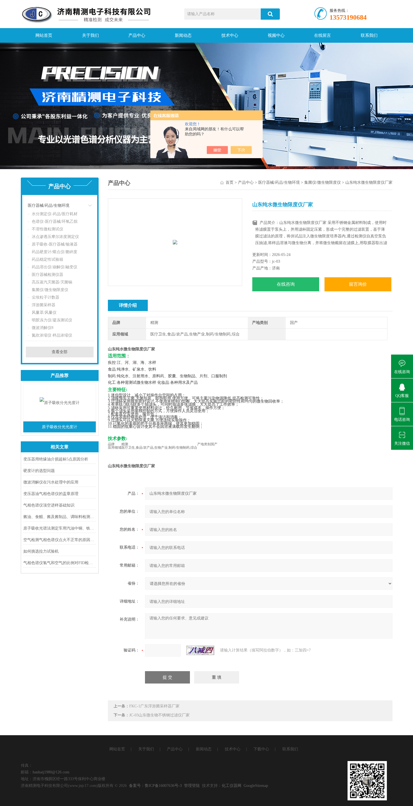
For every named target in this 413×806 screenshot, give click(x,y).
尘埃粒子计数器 (45, 297)
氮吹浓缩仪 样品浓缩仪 (52, 335)
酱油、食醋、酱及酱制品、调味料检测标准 (59, 517)
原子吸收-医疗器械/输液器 (55, 244)
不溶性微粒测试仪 (47, 229)
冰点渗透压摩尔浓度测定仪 (55, 237)
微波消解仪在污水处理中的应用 (50, 482)
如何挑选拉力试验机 (41, 551)
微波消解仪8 (42, 328)
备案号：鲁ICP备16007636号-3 (155, 786)
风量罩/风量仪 (44, 312)
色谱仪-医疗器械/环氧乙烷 (55, 221)
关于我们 (90, 35)
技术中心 (229, 35)
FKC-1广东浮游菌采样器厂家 (154, 706)
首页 (229, 182)
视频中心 (276, 35)
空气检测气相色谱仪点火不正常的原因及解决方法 (59, 540)
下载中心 (261, 749)
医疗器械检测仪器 (47, 275)
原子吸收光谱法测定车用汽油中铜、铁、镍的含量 (59, 528)
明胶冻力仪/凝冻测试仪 (52, 320)
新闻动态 (183, 35)
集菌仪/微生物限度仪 (50, 290)
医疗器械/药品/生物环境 (48, 205)
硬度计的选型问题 (39, 471)
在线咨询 (286, 284)
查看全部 (59, 352)
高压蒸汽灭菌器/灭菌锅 (52, 282)
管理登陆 (192, 786)
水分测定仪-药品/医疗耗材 (55, 214)
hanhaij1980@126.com (51, 772)
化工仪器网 (231, 786)
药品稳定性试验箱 (47, 259)
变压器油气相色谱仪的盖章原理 (50, 494)
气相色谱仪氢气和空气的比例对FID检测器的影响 (59, 563)
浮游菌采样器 (43, 305)
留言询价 (358, 284)
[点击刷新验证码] (200, 650)
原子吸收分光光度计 (59, 427)
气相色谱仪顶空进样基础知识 (48, 505)
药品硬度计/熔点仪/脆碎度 (54, 252)
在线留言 (322, 35)
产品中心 (136, 35)
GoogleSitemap (256, 786)
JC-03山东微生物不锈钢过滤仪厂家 (159, 715)
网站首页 (43, 35)
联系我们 (369, 35)
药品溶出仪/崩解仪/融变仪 (54, 267)
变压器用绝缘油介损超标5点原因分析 (55, 459)
